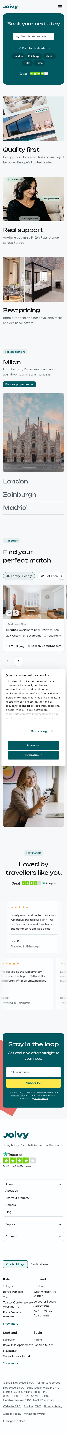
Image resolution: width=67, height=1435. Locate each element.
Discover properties (17, 384)
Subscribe (33, 1083)
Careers (10, 1205)
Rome (39, 63)
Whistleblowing (34, 1414)
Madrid (49, 56)
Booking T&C (32, 1406)
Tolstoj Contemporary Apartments (18, 1304)
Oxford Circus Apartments (43, 1313)
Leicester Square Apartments (45, 1303)
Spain (38, 1333)
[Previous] (6, 576)
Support (11, 1224)
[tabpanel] (35, 625)
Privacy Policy (41, 1098)
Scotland (10, 1333)
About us (11, 1190)
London (18, 56)
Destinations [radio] (39, 1264)
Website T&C (17, 1095)
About (9, 1184)
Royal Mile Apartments (18, 1345)
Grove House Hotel (16, 1356)
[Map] (16, 613)
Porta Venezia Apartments (12, 1314)
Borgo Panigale (13, 1291)
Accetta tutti (33, 745)
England (40, 1279)
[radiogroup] (27, 1264)
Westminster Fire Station (45, 1294)
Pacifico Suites (44, 1345)
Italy (6, 1279)
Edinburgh (34, 56)
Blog (8, 1212)
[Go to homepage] (10, 6)
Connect (11, 1236)
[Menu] (60, 6)
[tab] (19, 576)
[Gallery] (9, 613)
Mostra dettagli (39, 731)
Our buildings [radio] (15, 1264)
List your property (17, 1198)
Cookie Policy (12, 1414)
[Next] (61, 576)
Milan (27, 63)
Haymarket (10, 1350)
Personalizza (32, 755)
